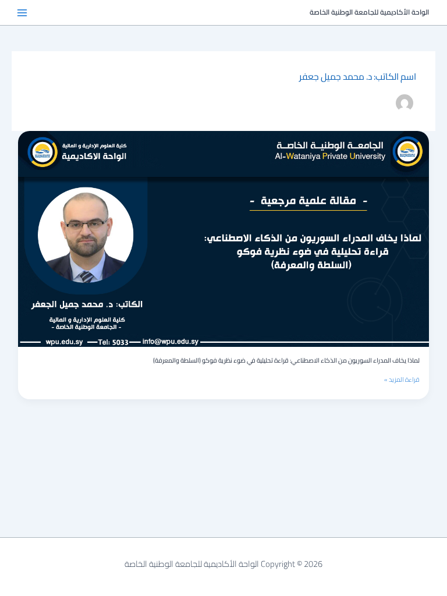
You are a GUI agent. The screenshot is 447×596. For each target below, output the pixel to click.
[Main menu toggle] (22, 12)
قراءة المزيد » (402, 379)
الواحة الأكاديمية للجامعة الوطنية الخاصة (369, 12)
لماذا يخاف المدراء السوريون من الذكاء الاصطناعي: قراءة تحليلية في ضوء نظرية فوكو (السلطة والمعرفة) (286, 360)
